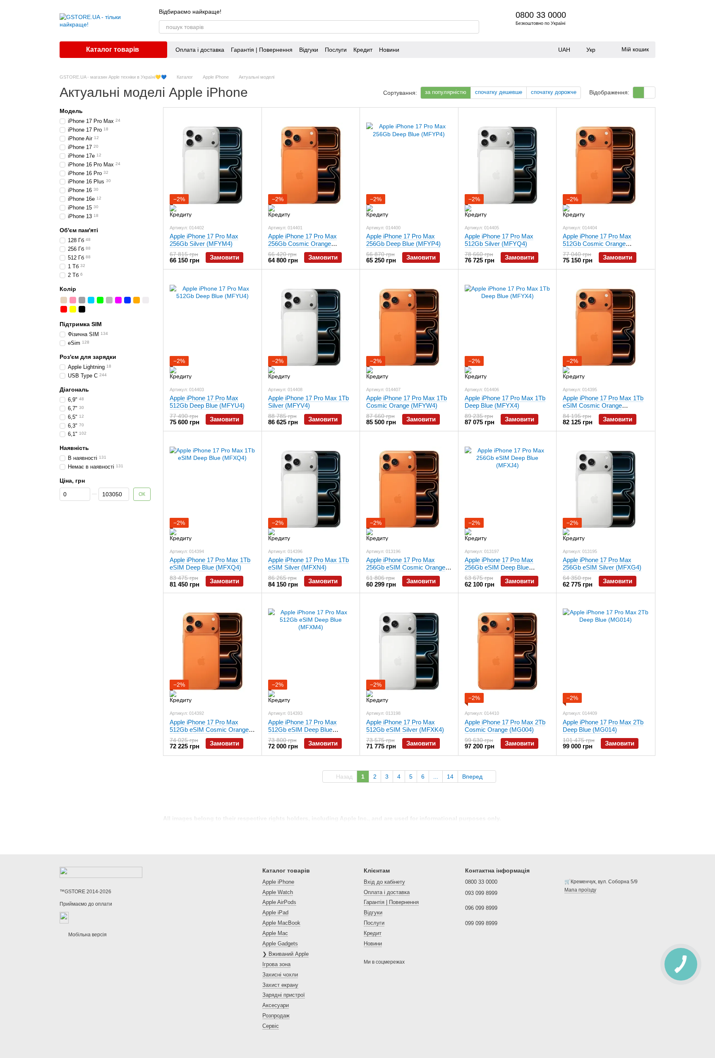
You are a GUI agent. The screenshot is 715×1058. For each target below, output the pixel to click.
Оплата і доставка (199, 49)
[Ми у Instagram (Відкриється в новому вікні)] (466, 11)
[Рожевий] (73, 300)
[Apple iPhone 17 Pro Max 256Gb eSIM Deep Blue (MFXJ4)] (507, 489)
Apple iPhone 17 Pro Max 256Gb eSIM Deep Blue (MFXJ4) (499, 567)
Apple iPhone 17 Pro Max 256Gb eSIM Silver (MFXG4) (602, 563)
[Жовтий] (73, 309)
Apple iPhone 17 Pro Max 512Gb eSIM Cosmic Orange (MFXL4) (209, 730)
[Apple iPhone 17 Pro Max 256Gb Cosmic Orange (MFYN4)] (311, 165)
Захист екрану (280, 985)
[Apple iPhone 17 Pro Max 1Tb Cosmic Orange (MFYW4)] (409, 327)
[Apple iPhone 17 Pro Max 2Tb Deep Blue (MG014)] (605, 651)
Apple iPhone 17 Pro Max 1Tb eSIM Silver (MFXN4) (308, 563)
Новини (389, 49)
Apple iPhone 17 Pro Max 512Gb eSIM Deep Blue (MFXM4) (302, 730)
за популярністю (445, 92)
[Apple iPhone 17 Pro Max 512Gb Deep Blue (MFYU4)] (212, 327)
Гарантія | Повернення (262, 49)
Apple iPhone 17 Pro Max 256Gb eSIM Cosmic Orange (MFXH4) (405, 567)
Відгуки (308, 49)
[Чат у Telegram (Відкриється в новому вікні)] (476, 11)
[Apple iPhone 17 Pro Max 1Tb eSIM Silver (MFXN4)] (311, 489)
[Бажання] (627, 20)
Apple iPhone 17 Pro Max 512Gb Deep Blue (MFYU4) (207, 401)
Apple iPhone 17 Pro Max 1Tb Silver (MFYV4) (308, 401)
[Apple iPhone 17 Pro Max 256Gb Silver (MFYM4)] (212, 165)
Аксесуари (275, 1005)
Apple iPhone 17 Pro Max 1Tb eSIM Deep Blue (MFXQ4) (210, 563)
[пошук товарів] (472, 27)
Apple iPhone (278, 882)
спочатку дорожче (553, 92)
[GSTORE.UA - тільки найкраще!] (101, 872)
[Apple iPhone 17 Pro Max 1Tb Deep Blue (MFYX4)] (507, 327)
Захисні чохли (280, 974)
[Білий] (146, 300)
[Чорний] (82, 309)
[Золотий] (64, 300)
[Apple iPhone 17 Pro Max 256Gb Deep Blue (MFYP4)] (409, 165)
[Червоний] (64, 309)
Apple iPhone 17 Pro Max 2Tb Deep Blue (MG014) (603, 726)
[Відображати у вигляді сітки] (638, 92)
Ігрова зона (276, 964)
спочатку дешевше (498, 92)
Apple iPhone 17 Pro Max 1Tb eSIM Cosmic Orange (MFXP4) (603, 405)
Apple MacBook (281, 923)
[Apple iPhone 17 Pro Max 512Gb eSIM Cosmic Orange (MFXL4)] (212, 651)
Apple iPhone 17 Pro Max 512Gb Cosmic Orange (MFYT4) (597, 244)
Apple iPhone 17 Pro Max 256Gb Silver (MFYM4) (204, 240)
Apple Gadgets (280, 943)
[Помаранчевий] (136, 300)
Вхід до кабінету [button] (384, 882)
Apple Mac (275, 933)
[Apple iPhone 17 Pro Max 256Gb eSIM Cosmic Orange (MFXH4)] (409, 489)
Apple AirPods (279, 902)
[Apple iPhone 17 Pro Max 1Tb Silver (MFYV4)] (311, 327)
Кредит (362, 49)
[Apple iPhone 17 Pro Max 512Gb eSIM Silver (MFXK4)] (409, 651)
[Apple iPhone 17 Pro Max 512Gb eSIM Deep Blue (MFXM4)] (311, 651)
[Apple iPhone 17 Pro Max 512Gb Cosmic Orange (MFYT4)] (605, 165)
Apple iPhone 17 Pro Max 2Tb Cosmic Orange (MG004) (505, 726)
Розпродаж (276, 1015)
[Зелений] (100, 300)
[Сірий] (109, 300)
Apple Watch (277, 892)
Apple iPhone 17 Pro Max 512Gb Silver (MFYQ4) (499, 240)
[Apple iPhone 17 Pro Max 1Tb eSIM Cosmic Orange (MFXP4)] (605, 327)
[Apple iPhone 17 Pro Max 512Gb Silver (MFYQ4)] (507, 165)
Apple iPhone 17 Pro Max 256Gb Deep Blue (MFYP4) (403, 240)
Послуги (336, 49)
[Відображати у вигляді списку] (649, 92)
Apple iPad (275, 912)
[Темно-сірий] (82, 300)
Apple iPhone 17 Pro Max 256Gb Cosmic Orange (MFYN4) (302, 244)
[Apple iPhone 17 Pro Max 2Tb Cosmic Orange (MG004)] (507, 651)
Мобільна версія (87, 935)
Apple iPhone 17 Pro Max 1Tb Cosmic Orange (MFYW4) (406, 401)
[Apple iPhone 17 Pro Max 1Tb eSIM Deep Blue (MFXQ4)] (212, 489)
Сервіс (270, 1026)
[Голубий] (91, 300)
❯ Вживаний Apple (285, 954)
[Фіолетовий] (118, 300)
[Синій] (127, 300)
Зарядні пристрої (283, 995)
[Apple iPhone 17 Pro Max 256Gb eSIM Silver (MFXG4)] (605, 489)
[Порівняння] (605, 20)
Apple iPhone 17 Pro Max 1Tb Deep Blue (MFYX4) (505, 401)
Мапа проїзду (580, 890)
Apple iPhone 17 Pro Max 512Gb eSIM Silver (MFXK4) (405, 726)
